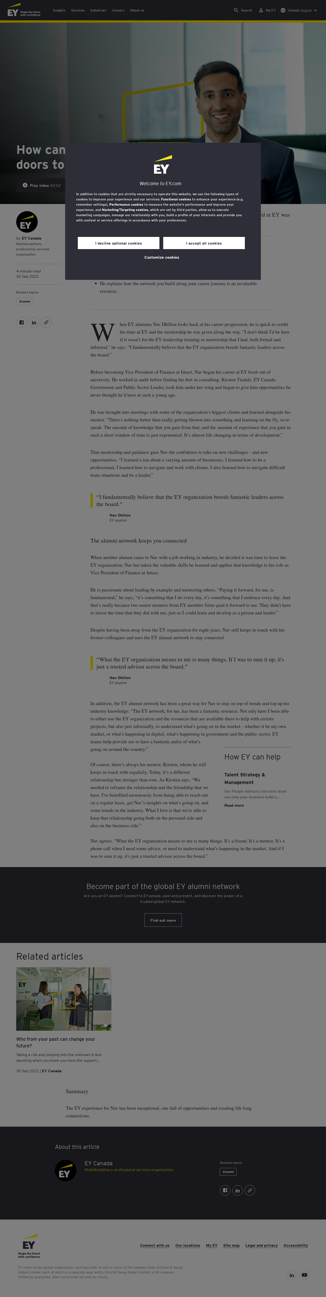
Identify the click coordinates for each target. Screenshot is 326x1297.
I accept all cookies (204, 243)
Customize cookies (161, 257)
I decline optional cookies (118, 243)
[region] (163, 211)
